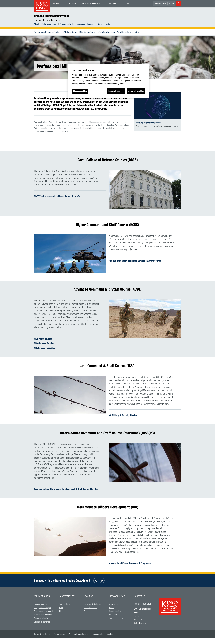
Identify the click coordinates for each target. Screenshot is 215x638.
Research (91, 24)
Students (157, 4)
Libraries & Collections (93, 604)
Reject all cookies (116, 91)
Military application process (148, 122)
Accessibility (98, 634)
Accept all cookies (136, 91)
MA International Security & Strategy (47, 32)
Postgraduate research (43, 611)
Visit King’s (113, 615)
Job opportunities (116, 618)
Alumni (171, 4)
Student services (69, 4)
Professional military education (72, 24)
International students (43, 615)
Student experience (42, 622)
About (124, 4)
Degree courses (40, 604)
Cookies (110, 634)
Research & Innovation (91, 4)
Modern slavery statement (79, 634)
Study (54, 4)
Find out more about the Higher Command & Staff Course (135, 260)
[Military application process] (157, 105)
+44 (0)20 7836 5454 (142, 604)
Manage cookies (80, 91)
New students (64, 604)
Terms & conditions (42, 634)
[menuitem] (55, 3)
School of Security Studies (47, 20)
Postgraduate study (49, 24)
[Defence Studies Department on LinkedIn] (102, 580)
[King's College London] (170, 605)
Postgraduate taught (42, 608)
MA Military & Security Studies (128, 32)
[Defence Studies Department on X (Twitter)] (95, 580)
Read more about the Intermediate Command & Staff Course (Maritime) (66, 489)
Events (107, 24)
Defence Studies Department (51, 16)
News (100, 24)
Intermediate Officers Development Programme (130, 563)
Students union (115, 611)
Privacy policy (59, 634)
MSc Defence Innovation (106, 32)
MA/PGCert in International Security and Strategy (57, 196)
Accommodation (90, 608)
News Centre (114, 604)
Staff (164, 4)
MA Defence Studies (70, 32)
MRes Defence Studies (87, 32)
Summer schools (41, 618)
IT (84, 611)
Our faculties (111, 4)
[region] (108, 81)
